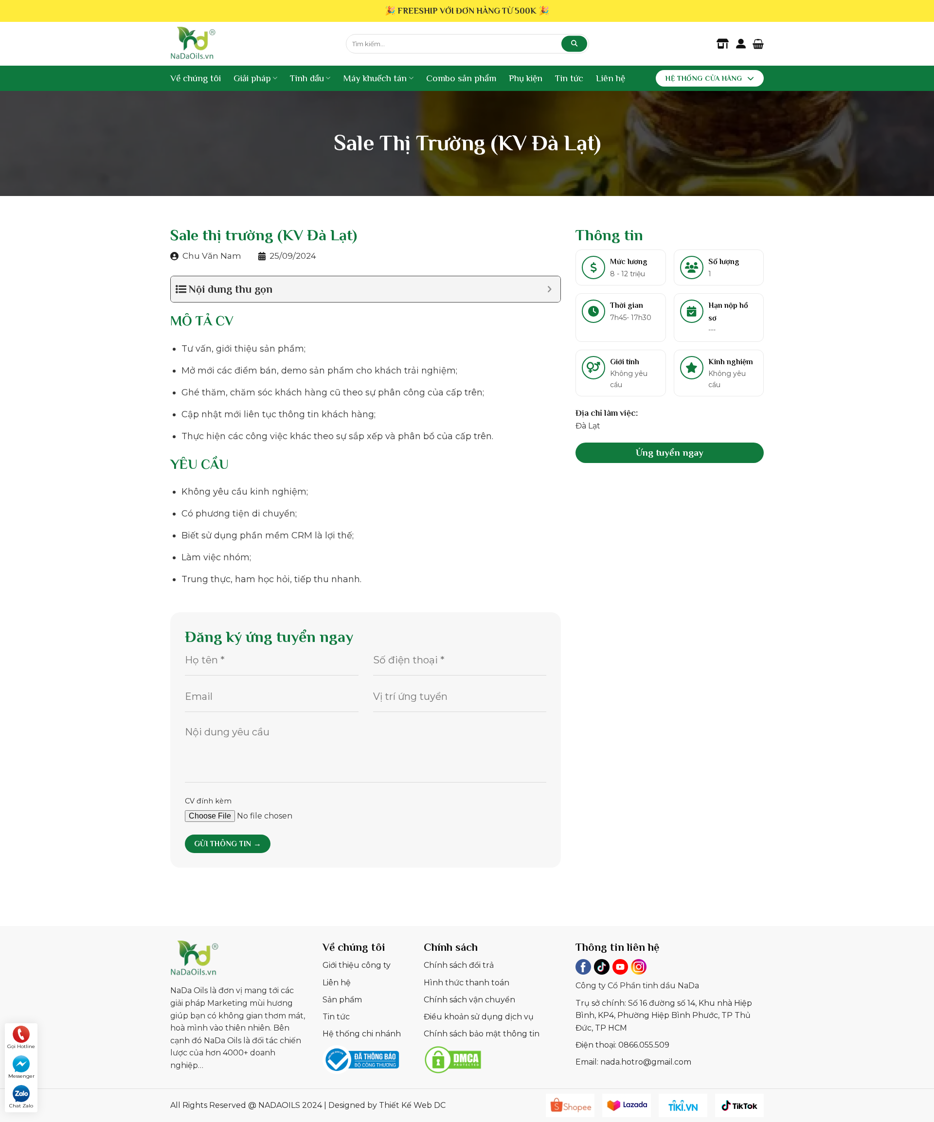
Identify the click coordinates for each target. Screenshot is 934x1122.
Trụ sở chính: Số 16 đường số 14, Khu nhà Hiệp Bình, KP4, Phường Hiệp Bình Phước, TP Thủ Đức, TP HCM (663, 1015)
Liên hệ (610, 78)
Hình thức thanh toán (466, 982)
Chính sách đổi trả (459, 965)
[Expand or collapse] (549, 289)
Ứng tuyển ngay (669, 452)
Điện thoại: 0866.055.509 (622, 1045)
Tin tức (569, 78)
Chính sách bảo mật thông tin (481, 1033)
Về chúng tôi (195, 78)
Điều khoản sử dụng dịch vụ (479, 1016)
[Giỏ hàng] (758, 43)
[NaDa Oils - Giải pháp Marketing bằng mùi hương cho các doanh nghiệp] (250, 44)
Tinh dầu (307, 78)
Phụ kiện (525, 78)
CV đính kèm (208, 801)
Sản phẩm (342, 999)
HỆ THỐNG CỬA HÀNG (703, 78)
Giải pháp (252, 78)
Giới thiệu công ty (357, 965)
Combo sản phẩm (461, 78)
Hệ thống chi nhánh (362, 1033)
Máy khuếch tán (375, 78)
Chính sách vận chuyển (469, 999)
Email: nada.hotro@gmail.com (633, 1062)
